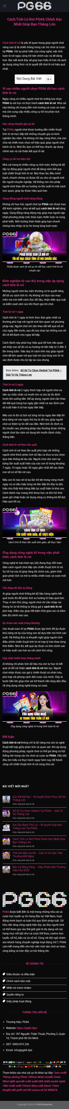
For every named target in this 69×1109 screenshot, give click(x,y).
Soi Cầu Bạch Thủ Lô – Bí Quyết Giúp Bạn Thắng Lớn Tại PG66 (37, 826)
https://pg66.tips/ (27, 1028)
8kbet (41, 1077)
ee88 (63, 1072)
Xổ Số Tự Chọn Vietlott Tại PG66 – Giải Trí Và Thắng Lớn (38, 812)
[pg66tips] (34, 6)
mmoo (36, 1090)
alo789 (27, 1090)
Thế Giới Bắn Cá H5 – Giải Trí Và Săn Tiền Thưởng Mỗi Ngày (37, 854)
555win (26, 1085)
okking (15, 1077)
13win (55, 1085)
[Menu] (5, 6)
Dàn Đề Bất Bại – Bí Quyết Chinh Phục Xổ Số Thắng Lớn (39, 798)
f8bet (6, 1081)
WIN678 (52, 1090)
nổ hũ (43, 1090)
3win (57, 1072)
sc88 (28, 1081)
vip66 (62, 1081)
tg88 (12, 1081)
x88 (13, 1090)
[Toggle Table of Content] (47, 79)
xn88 (18, 1085)
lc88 (40, 1085)
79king (7, 1077)
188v (5, 1085)
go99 (19, 1090)
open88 (20, 1081)
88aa (34, 1085)
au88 (35, 1081)
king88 (7, 1090)
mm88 (49, 1077)
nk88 (47, 1081)
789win (32, 1077)
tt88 (40, 1081)
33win (57, 1077)
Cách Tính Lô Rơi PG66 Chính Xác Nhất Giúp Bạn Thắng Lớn (39, 840)
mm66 (54, 1081)
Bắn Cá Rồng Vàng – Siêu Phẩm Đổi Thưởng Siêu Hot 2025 (39, 868)
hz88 (12, 1085)
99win (23, 1077)
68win (47, 1085)
